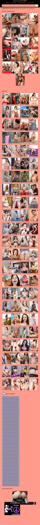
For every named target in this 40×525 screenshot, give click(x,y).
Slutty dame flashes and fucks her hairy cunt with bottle (12, 455)
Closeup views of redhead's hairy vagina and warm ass (12, 474)
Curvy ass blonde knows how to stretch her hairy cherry (12, 461)
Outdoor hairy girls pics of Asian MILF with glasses (11, 422)
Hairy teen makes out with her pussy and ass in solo (11, 402)
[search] (37, 5)
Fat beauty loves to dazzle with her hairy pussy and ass (12, 403)
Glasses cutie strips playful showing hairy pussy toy (11, 429)
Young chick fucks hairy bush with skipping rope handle (12, 473)
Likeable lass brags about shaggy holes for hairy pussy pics (13, 480)
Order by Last (30, 2)
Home (8, 2)
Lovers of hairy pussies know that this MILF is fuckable (12, 409)
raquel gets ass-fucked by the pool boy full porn (24, 8)
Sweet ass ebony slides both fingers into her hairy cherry (12, 447)
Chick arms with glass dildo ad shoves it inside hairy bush (12, 407)
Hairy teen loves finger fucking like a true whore (11, 418)
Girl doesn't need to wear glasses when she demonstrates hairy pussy (14, 420)
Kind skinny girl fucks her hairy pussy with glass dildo (11, 452)
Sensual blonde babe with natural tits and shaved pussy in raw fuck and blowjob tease (17, 433)
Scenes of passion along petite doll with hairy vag (11, 484)
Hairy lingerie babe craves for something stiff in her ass (12, 469)
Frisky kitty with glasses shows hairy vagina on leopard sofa (13, 478)
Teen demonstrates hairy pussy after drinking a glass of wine (13, 413)
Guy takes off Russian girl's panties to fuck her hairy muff (12, 485)
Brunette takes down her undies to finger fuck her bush (12, 476)
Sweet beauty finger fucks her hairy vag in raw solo (11, 462)
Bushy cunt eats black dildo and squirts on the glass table (12, 410)
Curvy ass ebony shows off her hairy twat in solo (11, 414)
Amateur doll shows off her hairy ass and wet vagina (11, 439)
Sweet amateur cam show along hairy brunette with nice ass (13, 399)
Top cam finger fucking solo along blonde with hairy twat (12, 451)
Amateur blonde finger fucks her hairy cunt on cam (11, 417)
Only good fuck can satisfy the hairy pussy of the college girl (13, 411)
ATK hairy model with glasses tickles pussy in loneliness (12, 425)
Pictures (20, 1)
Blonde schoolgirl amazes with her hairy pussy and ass (12, 465)
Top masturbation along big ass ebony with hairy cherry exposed (13, 406)
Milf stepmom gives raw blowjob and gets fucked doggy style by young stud (15, 432)
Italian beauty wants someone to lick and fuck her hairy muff (13, 448)
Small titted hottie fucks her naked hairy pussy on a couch (12, 458)
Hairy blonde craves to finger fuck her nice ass (10, 463)
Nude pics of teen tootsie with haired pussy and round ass (12, 477)
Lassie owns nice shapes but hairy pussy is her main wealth (13, 450)
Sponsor (14, 2)
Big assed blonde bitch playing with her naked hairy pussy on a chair (14, 398)
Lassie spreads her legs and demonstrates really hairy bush (13, 470)
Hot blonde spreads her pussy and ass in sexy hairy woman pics (13, 459)
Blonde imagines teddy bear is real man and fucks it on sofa (13, 454)
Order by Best (21, 2)
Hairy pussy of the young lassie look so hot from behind (12, 444)
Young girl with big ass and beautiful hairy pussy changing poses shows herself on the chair (18, 428)
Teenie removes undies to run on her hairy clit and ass (12, 481)
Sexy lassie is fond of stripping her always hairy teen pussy (12, 443)
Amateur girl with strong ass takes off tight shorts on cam (12, 421)
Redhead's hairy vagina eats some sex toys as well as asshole (13, 440)
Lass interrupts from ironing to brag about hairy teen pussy (12, 466)
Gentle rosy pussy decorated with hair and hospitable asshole (13, 437)
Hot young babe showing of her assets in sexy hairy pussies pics (13, 436)
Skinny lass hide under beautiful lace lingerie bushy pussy (12, 396)
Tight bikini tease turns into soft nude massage (10, 435)
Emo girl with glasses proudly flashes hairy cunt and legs (12, 424)
